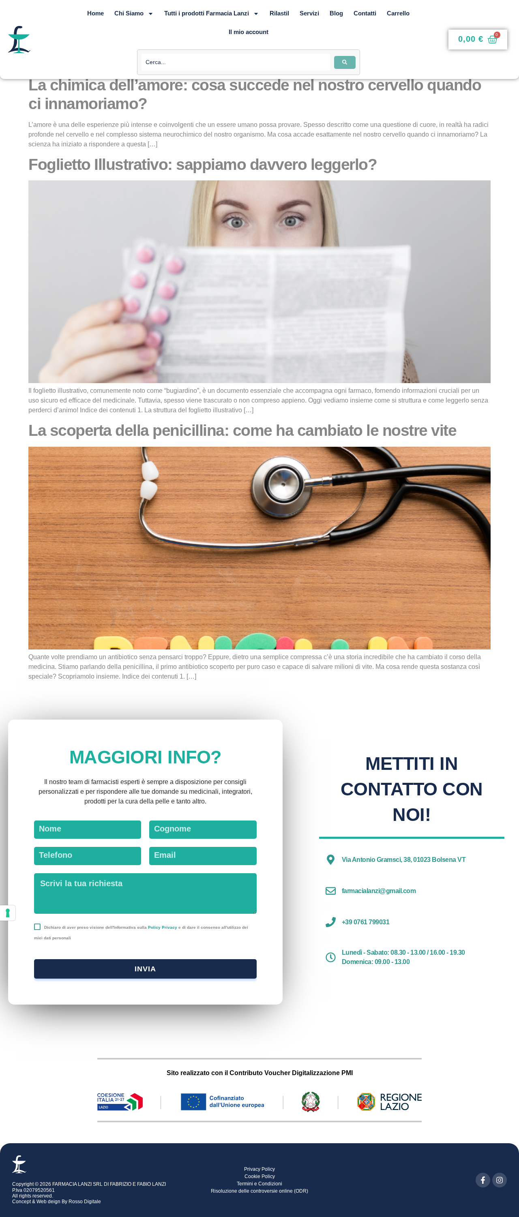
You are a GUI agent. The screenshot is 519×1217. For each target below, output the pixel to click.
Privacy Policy (259, 1169)
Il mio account (248, 31)
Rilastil (279, 13)
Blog (336, 13)
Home (95, 13)
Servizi (309, 13)
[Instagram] (499, 1180)
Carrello (398, 13)
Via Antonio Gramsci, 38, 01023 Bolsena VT (404, 859)
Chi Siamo (129, 13)
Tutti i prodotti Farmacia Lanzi (206, 13)
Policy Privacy (162, 927)
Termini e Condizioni (259, 1184)
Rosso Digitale (85, 1201)
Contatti (365, 13)
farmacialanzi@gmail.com (379, 890)
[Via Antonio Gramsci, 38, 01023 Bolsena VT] (331, 860)
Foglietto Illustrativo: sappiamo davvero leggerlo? (202, 164)
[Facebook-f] (483, 1180)
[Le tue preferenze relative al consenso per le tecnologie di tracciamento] (7, 913)
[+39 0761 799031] (331, 922)
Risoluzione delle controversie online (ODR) (259, 1191)
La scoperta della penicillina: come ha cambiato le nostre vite (242, 430)
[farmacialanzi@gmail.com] (331, 891)
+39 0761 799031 (366, 922)
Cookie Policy (259, 1176)
